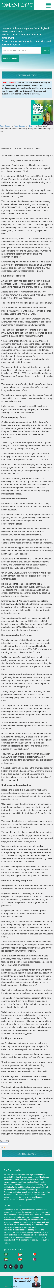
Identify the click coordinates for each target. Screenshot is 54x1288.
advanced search (10, 58)
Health (31, 126)
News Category (19, 126)
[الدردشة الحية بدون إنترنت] (27, 1278)
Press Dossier (5, 126)
